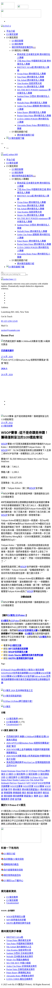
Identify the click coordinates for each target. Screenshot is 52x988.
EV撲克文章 (15, 645)
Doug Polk (20, 771)
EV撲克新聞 (17, 41)
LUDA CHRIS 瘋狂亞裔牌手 (19, 979)
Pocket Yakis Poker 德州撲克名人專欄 (34, 115)
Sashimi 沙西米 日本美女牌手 (19, 953)
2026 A (4, 368)
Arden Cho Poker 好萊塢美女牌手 (21, 966)
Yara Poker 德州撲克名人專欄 (30, 77)
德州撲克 (16, 679)
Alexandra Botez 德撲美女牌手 (20, 976)
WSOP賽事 (6, 676)
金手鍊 (18, 799)
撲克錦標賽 (18, 796)
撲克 (22, 679)
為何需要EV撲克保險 (14, 859)
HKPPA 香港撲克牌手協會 (20, 658)
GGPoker (14, 621)
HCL (41, 777)
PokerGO (22, 783)
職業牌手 (5, 799)
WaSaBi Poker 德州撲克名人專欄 (32, 103)
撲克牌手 (38, 793)
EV (27, 771)
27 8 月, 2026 (7, 357)
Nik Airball (34, 780)
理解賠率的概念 (11, 864)
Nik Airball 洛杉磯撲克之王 (18, 947)
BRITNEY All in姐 (14, 937)
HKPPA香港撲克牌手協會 (18, 923)
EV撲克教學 (17, 44)
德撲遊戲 (17, 793)
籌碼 (46, 796)
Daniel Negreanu (8, 771)
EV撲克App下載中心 (13, 880)
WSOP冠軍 (45, 673)
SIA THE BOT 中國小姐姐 (18, 963)
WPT (28, 783)
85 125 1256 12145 (9, 321)
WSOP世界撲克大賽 (27, 630)
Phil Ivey (13, 783)
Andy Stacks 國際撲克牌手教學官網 (25, 655)
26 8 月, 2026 (7, 374)
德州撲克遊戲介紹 (25, 135)
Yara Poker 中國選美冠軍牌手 (19, 943)
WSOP (4, 444)
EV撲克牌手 (11, 777)
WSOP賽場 (16, 676)
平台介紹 (10, 31)
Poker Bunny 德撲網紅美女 (18, 972)
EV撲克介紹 (9, 854)
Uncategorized (12, 724)
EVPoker (5, 670)
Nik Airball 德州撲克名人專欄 (30, 80)
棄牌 (36, 796)
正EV (41, 796)
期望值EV (28, 796)
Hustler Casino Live (21, 780)
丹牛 (10, 789)
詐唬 (12, 799)
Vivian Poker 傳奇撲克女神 (18, 940)
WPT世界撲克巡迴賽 (18, 649)
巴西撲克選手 (7, 350)
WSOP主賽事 (34, 673)
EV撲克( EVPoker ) (16, 615)
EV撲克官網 (12, 34)
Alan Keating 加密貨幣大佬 (29, 83)
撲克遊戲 (8, 796)
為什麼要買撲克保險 (13, 870)
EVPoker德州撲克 (17, 670)
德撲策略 (8, 793)
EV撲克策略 (23, 777)
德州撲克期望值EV (31, 789)
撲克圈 (30, 793)
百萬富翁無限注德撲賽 (35, 679)
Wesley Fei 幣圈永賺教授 (17, 960)
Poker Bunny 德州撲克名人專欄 (31, 112)
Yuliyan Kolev (40, 676)
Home (9, 401)
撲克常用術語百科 (12, 875)
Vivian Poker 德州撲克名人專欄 (31, 74)
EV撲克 (4, 621)
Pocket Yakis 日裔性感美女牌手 (20, 969)
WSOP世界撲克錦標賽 (17, 673)
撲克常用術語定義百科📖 (24, 47)
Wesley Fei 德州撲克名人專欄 (30, 86)
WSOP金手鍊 (28, 676)
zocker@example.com (10, 330)
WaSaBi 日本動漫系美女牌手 (19, 956)
